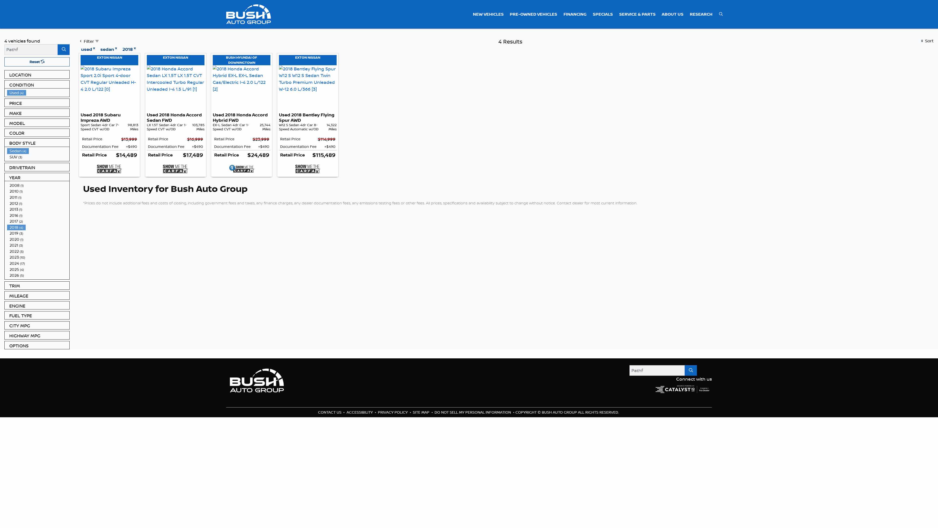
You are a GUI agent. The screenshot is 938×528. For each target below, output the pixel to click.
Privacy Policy (393, 412)
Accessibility (360, 412)
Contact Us (330, 412)
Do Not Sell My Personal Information (473, 412)
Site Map (421, 412)
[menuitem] (38, 93)
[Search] (64, 49)
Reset (35, 61)
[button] (488, 14)
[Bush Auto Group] (248, 14)
